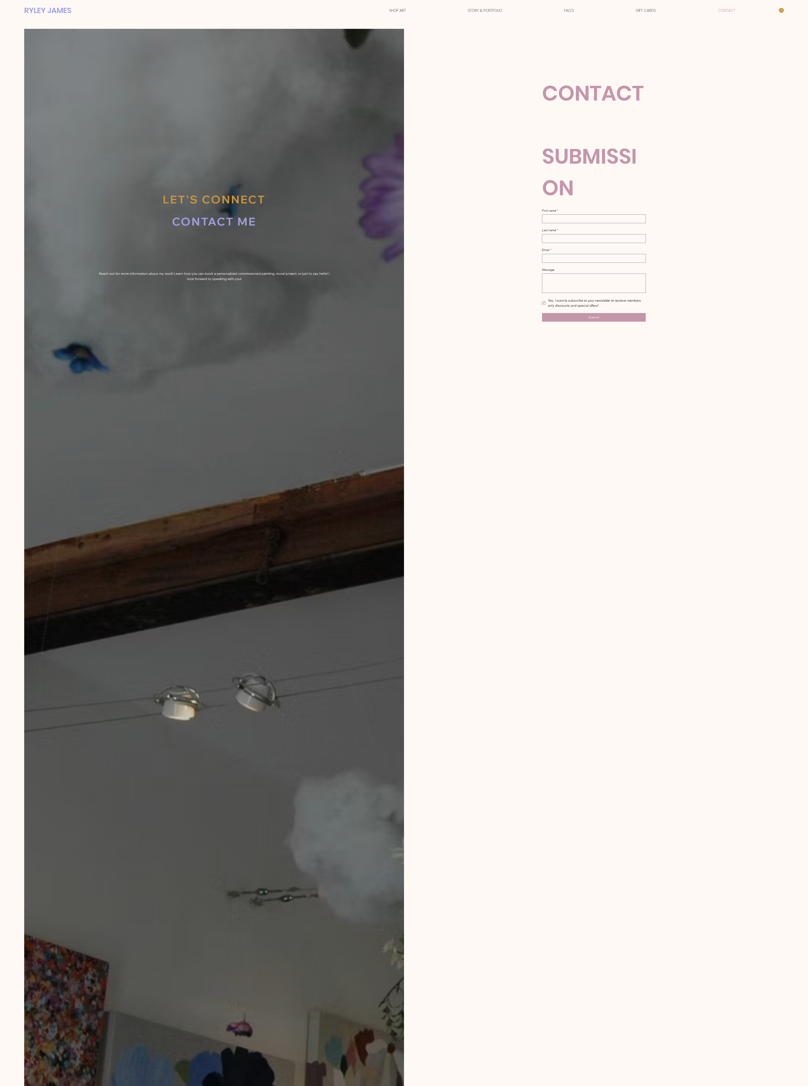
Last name (550, 230)
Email (546, 250)
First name (550, 210)
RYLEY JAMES (48, 10)
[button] (781, 10)
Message (548, 270)
